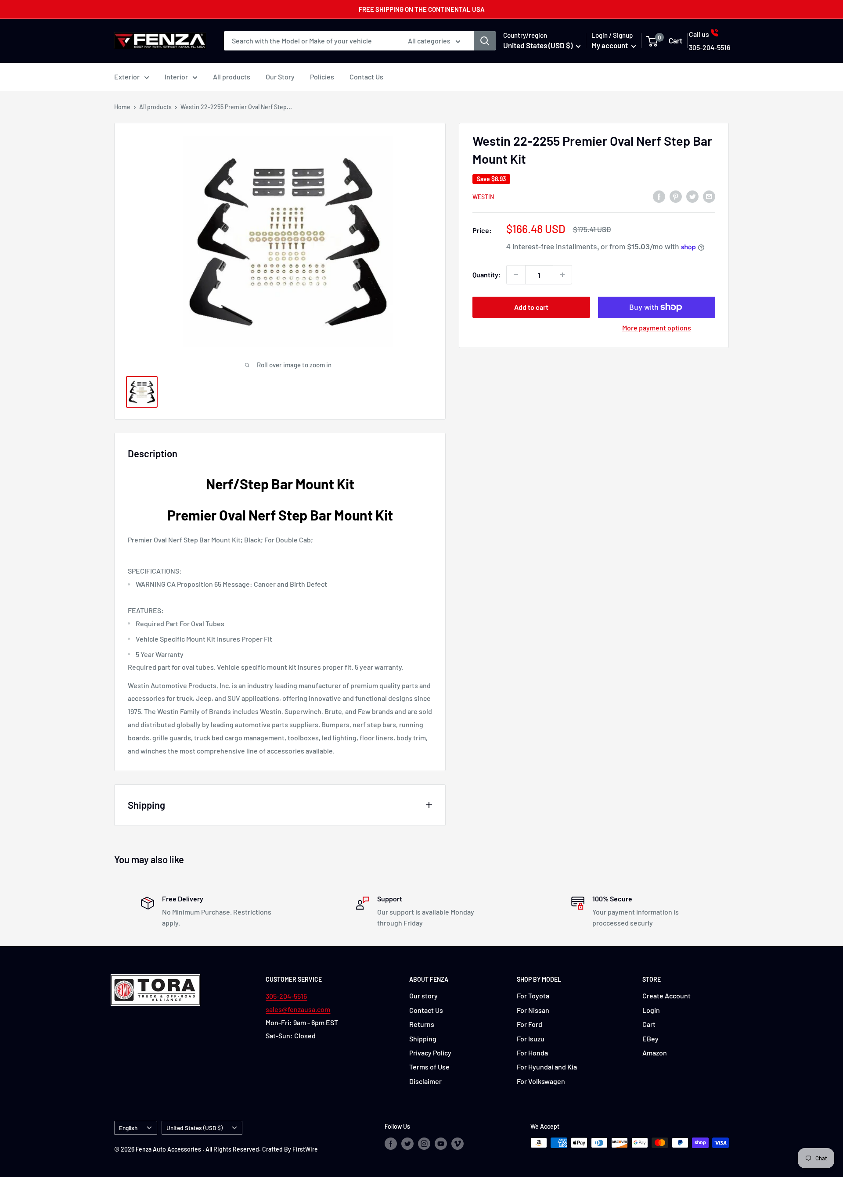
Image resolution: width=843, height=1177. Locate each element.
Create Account (666, 995)
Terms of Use (429, 1066)
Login (651, 1010)
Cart (649, 1024)
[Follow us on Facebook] (391, 1144)
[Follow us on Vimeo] (457, 1144)
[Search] (485, 40)
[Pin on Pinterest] (676, 196)
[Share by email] (709, 196)
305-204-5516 (286, 996)
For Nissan (533, 1010)
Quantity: (486, 274)
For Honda (532, 1052)
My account (610, 45)
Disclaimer (425, 1081)
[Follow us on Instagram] (424, 1144)
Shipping (422, 1038)
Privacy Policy (430, 1052)
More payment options (656, 327)
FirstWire (305, 1149)
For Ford (529, 1024)
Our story (423, 995)
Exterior (127, 76)
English (128, 1127)
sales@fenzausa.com (298, 1009)
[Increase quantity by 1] (562, 275)
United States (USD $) (194, 1127)
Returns (421, 1024)
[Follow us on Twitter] (407, 1144)
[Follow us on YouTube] (441, 1144)
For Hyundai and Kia (547, 1066)
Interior (176, 76)
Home (122, 107)
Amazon (654, 1052)
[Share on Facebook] (659, 196)
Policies (322, 76)
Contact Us (366, 76)
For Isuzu (530, 1038)
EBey (650, 1038)
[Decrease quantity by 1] (516, 275)
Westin (483, 197)
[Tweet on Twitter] (692, 196)
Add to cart (531, 307)
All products (231, 76)
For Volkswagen (541, 1081)
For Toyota (533, 995)
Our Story (280, 76)
